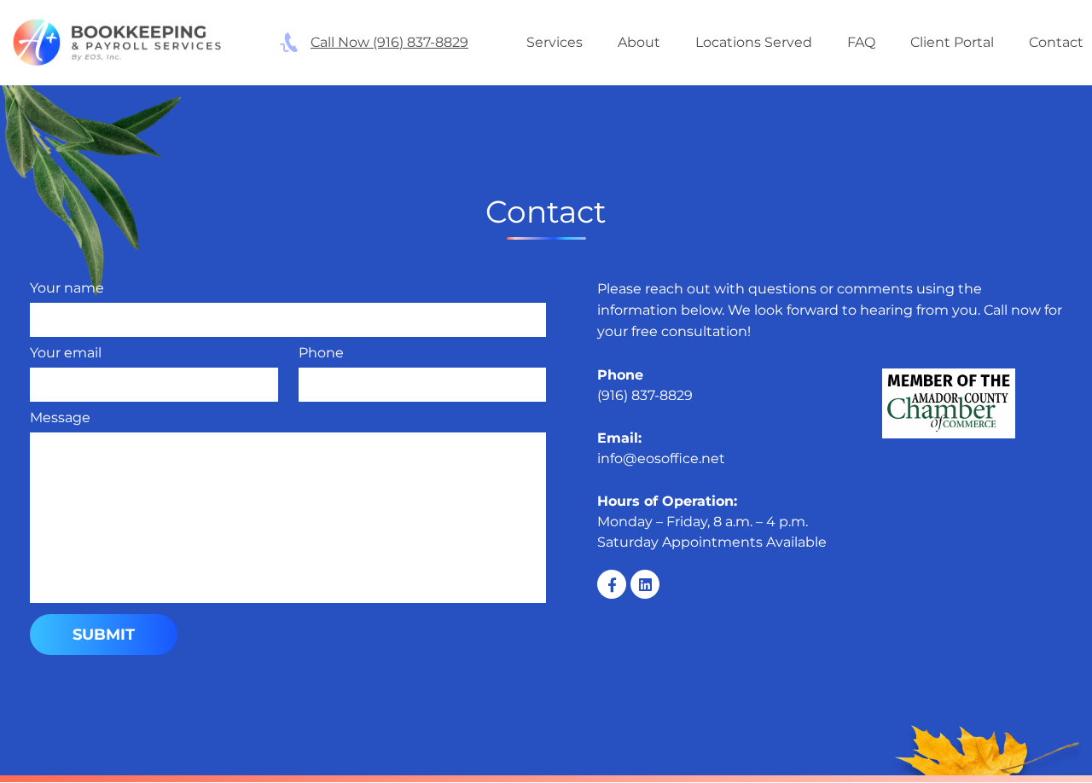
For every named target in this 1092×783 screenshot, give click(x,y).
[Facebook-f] (611, 584)
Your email (66, 353)
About (639, 42)
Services (554, 42)
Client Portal (952, 42)
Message (60, 417)
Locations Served (753, 42)
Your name (67, 288)
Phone (321, 353)
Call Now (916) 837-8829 (389, 42)
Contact (1056, 42)
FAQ (861, 42)
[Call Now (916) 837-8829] (289, 42)
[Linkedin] (644, 584)
